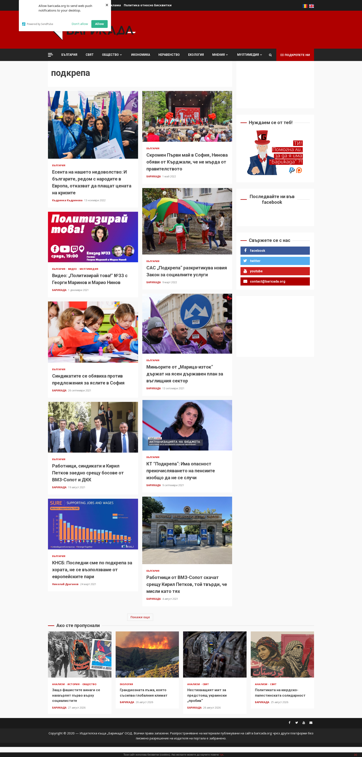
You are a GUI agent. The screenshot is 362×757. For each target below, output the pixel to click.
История (73, 684)
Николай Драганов (65, 584)
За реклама (111, 5)
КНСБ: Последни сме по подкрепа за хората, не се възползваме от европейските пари (93, 524)
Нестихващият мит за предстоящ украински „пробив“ (215, 654)
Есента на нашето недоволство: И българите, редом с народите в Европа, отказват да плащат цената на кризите (93, 124)
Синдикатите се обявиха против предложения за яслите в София (93, 332)
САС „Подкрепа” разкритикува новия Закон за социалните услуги (187, 221)
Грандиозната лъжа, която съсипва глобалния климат (147, 654)
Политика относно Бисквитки (148, 5)
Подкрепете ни (297, 55)
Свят (90, 54)
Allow (99, 24)
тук (221, 754)
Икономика (140, 54)
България (69, 54)
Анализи (58, 684)
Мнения (218, 54)
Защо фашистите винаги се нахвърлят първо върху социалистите (79, 654)
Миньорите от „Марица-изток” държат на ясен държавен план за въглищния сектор (187, 324)
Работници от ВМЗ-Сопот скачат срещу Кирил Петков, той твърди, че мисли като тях (187, 530)
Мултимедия (248, 54)
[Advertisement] (238, 29)
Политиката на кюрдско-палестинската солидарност (282, 654)
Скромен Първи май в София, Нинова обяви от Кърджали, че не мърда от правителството (187, 116)
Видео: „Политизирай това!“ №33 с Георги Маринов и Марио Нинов (93, 237)
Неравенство (169, 54)
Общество (110, 54)
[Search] (270, 55)
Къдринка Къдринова (67, 200)
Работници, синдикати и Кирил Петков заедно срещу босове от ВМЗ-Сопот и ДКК (93, 427)
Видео (73, 269)
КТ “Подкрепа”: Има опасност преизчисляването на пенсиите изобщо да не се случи (187, 425)
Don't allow (80, 24)
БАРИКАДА (153, 176)
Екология (196, 54)
